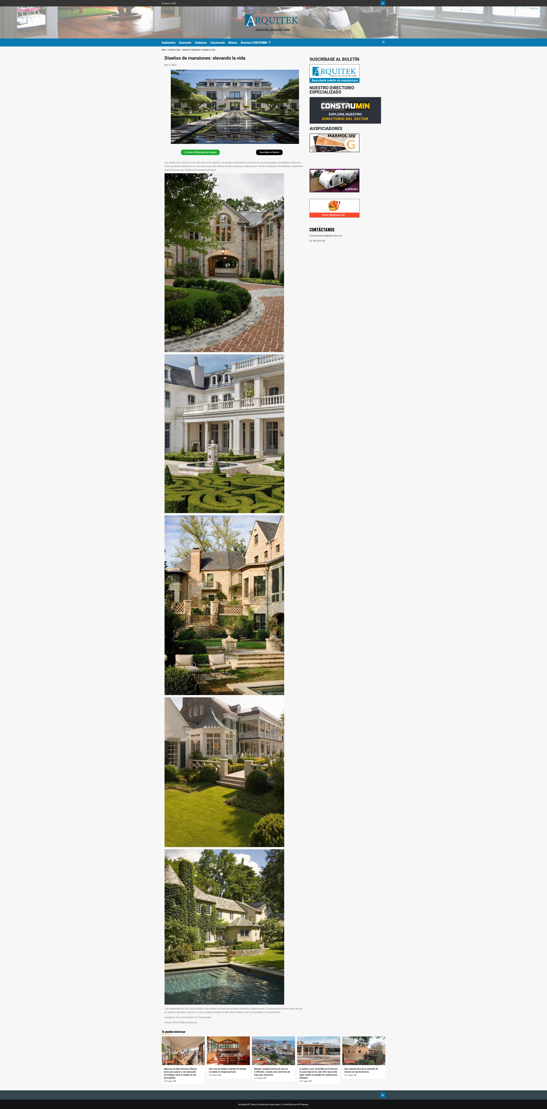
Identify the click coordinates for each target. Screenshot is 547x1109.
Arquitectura (168, 42)
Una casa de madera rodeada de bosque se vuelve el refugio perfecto (227, 1070)
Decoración (185, 42)
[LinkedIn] (382, 3)
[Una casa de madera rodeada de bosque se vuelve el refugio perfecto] (228, 1050)
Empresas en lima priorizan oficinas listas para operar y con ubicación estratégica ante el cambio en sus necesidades (180, 1073)
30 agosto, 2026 (171, 1081)
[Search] (383, 42)
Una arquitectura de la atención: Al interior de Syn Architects (361, 1070)
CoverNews (288, 1104)
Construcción (217, 42)
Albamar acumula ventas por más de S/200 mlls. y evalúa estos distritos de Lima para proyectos (272, 1071)
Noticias (232, 42)
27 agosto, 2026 (307, 1081)
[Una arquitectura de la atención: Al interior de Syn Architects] (363, 1050)
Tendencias (201, 42)
